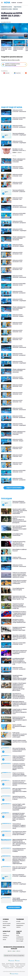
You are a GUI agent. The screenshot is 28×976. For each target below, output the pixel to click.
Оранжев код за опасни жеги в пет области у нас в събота (19, 798)
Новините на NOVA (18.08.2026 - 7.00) (17, 401)
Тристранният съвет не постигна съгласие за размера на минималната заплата (19, 783)
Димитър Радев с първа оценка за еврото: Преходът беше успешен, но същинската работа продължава (19, 807)
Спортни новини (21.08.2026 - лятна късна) (19, 558)
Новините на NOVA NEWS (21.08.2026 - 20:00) (18, 118)
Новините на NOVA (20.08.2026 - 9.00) (17, 253)
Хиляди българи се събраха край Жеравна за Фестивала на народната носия (19, 711)
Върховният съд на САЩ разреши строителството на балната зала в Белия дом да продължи (19, 519)
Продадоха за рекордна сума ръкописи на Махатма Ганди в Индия (18, 629)
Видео (4, 927)
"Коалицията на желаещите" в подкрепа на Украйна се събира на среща (19, 826)
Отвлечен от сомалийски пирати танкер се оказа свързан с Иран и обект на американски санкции (19, 575)
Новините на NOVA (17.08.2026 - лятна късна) (19, 409)
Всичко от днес (7, 923)
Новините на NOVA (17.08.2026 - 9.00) (17, 448)
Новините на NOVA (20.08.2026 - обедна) (18, 245)
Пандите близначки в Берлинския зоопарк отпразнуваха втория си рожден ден (19, 606)
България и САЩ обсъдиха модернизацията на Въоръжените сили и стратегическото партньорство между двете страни (19, 687)
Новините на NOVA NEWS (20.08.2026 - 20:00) (18, 214)
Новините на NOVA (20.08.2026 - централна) (19, 222)
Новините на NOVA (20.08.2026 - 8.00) (17, 261)
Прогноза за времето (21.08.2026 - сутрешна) (18, 190)
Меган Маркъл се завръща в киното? (19, 550)
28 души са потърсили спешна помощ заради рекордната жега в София (19, 774)
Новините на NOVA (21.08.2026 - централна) (18, 126)
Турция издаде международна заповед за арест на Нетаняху (19, 899)
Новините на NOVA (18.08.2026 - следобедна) (19, 362)
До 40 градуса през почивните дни (17, 534)
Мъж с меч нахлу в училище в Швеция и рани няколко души (19, 868)
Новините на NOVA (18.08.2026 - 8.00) (17, 393)
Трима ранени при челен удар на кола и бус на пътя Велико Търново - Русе (19, 598)
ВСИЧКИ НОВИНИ (14, 907)
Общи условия (22, 964)
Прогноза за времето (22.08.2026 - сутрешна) (18, 502)
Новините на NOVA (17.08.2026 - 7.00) (17, 463)
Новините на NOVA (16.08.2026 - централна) (18, 479)
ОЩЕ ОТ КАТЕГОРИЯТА (14, 487)
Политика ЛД (12, 966)
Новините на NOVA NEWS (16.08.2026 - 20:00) (18, 471)
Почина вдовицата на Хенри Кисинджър (18, 589)
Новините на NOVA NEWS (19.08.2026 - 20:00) (18, 284)
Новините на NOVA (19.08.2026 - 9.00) (17, 323)
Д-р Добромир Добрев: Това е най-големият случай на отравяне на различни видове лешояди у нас (19, 661)
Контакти (17, 964)
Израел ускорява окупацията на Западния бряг (19, 726)
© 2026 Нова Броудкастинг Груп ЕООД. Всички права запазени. (14, 971)
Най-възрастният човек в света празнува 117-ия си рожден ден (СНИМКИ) (19, 833)
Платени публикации (18, 967)
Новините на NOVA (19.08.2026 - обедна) (17, 315)
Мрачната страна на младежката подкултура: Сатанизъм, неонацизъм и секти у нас (19, 703)
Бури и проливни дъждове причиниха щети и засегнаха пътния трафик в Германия (19, 528)
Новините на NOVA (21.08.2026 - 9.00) (17, 175)
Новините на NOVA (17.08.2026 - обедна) (17, 440)
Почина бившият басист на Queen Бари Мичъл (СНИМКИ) (19, 850)
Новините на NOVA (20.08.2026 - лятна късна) (19, 206)
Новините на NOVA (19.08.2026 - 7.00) (17, 338)
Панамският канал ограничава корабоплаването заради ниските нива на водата (19, 677)
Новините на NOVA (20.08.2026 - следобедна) (19, 229)
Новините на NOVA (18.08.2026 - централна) (18, 354)
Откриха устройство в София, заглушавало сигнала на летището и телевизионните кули (18, 758)
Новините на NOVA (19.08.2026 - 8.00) (17, 331)
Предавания (6, 935)
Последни (5, 921)
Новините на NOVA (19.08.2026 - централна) (18, 292)
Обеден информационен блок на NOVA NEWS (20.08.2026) (18, 238)
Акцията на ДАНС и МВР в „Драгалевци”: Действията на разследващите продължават (19, 511)
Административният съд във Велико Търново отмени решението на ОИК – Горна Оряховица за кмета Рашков (19, 842)
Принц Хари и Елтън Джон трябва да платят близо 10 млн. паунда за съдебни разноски (19, 637)
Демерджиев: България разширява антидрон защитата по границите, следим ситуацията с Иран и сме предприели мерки (19, 817)
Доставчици (12, 964)
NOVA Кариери (20, 939)
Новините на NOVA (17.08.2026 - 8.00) (17, 455)
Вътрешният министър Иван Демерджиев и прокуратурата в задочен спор (19, 719)
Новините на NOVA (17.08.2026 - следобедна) (19, 424)
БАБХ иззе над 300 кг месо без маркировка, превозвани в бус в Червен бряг (19, 790)
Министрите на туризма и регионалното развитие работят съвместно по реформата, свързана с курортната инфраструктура (19, 860)
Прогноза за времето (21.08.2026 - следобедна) (19, 134)
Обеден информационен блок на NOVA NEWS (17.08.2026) (18, 433)
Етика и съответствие (9, 967)
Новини (13, 2)
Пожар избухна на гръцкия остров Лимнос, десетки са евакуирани (19, 582)
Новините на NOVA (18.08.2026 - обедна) (17, 377)
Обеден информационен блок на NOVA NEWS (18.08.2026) (18, 371)
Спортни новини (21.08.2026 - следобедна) (19, 883)
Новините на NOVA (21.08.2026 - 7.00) (17, 198)
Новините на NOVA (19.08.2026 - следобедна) (19, 300)
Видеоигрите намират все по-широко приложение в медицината (19, 652)
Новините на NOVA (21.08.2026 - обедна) (17, 167)
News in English (19, 941)
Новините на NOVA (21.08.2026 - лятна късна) (19, 110)
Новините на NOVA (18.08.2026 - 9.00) (17, 385)
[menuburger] (2, 2)
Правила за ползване (20, 966)
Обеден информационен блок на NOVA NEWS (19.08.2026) (18, 308)
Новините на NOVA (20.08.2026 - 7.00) (17, 268)
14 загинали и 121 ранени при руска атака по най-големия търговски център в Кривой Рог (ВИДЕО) (18, 766)
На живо (19, 2)
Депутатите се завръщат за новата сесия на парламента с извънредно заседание (18, 696)
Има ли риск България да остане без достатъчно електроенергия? (19, 750)
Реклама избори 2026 (10, 963)
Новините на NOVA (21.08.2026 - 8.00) (17, 183)
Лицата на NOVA (20, 923)
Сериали (5, 937)
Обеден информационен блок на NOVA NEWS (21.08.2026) (18, 160)
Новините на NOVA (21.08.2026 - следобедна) (19, 142)
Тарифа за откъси (5, 964)
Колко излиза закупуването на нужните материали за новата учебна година (19, 735)
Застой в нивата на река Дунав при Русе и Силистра (19, 741)
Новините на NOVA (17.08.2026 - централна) (18, 416)
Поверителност (6, 966)
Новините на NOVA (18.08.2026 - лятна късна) (19, 346)
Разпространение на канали (20, 963)
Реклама (3, 963)
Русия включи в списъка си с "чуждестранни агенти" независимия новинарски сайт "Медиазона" (19, 614)
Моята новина (6, 925)
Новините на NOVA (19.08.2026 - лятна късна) (19, 276)
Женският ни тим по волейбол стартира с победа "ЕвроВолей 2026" (19, 621)
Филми (4, 939)
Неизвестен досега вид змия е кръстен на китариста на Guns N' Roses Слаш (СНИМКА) (18, 543)
